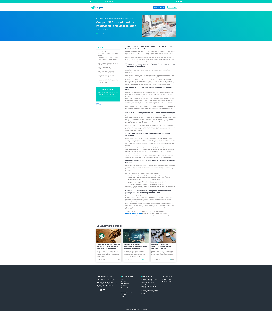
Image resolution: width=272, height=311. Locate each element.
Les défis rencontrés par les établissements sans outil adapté (106, 68)
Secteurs (107, 29)
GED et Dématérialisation (127, 290)
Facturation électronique (127, 287)
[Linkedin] (178, 1)
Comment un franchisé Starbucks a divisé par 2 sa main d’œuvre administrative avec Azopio (108, 246)
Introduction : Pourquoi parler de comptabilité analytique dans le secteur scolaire (108, 53)
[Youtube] (181, 1)
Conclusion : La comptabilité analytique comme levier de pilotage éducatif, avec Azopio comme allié (108, 80)
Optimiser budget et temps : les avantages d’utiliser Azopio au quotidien (108, 75)
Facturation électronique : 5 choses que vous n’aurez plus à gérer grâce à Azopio (162, 246)
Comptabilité (102, 18)
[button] (117, 47)
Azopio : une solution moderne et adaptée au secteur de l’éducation (106, 71)
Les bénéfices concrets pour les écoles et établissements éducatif (108, 64)
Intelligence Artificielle (126, 292)
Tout (122, 279)
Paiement (123, 294)
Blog (97, 18)
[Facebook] (176, 1)
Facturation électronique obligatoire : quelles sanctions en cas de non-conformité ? (135, 246)
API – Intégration (125, 283)
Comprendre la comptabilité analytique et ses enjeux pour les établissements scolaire (108, 59)
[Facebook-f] (98, 290)
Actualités (123, 281)
